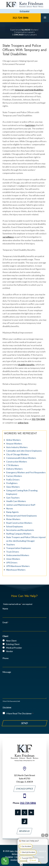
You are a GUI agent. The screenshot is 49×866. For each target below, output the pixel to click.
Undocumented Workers (17, 555)
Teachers (10, 544)
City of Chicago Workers (17, 454)
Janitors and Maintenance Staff (20, 505)
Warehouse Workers (15, 569)
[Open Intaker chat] (21, 865)
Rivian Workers (13, 519)
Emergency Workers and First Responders (26, 472)
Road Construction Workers (19, 523)
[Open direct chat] (42, 835)
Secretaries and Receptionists (20, 530)
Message (6, 672)
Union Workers (13, 559)
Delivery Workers (14, 468)
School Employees (14, 526)
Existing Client (13, 644)
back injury (30, 125)
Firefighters (11, 483)
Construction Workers (16, 461)
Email (5, 622)
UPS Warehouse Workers (18, 566)
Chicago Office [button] (24, 788)
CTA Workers (12, 465)
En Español (24, 11)
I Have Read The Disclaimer (19, 713)
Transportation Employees (18, 548)
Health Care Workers (16, 501)
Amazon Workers (14, 443)
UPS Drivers (11, 562)
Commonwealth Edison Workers (21, 458)
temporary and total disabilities (29, 89)
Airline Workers (13, 440)
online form (23, 422)
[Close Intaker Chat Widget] (46, 835)
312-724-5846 (20, 17)
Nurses (9, 508)
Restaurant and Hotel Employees (21, 515)
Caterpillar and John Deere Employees (24, 450)
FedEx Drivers (13, 479)
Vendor (9, 651)
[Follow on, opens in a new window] (24, 812)
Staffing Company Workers (18, 533)
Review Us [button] (24, 831)
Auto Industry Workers (17, 447)
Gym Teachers (13, 497)
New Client (11, 640)
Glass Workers (13, 486)
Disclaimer (7, 707)
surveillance (8, 237)
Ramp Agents (12, 512)
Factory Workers (14, 476)
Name (5, 608)
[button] (45, 17)
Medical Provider (14, 647)
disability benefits (26, 364)
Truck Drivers (12, 551)
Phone (5, 658)
